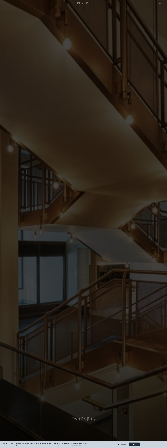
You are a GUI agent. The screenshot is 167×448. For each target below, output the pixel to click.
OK (134, 444)
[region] (83, 444)
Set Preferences (122, 444)
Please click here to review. (79, 445)
